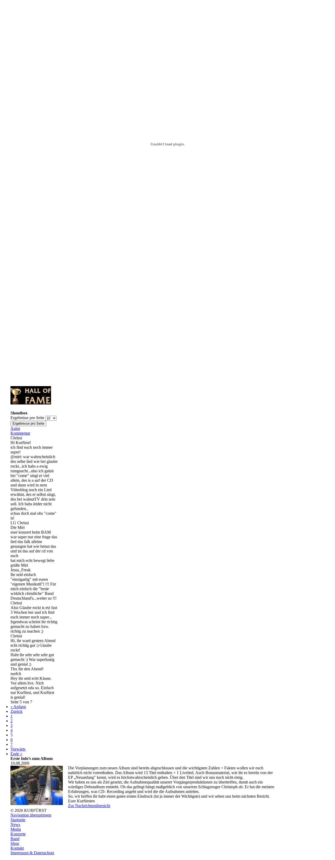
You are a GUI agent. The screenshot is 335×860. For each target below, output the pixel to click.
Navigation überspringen (30, 815)
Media (15, 829)
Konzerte (18, 834)
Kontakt (17, 848)
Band (14, 838)
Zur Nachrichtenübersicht (89, 805)
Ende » (16, 754)
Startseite (17, 820)
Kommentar (20, 433)
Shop (14, 843)
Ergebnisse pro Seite (27, 417)
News (15, 824)
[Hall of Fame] (30, 403)
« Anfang (18, 706)
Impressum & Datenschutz (32, 853)
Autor (15, 428)
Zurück (16, 711)
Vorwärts (17, 749)
